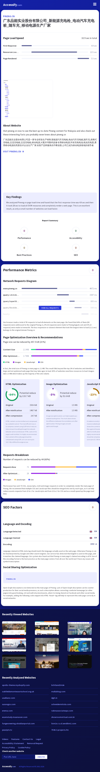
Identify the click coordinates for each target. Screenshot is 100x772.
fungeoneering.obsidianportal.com (18, 723)
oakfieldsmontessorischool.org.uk (18, 691)
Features (15, 739)
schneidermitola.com (61, 704)
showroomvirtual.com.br (63, 717)
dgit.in (54, 698)
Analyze (41, 757)
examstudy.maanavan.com (14, 717)
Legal (38, 739)
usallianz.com (8, 698)
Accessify (12, 5)
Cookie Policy (24, 747)
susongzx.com (8, 704)
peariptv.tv (7, 730)
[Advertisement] (50, 71)
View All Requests (50, 308)
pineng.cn (9, 16)
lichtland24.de (57, 685)
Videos (5, 739)
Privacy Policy (8, 747)
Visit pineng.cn (12, 151)
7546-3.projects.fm (60, 730)
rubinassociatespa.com (62, 710)
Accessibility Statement (13, 743)
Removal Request (35, 743)
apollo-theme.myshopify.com (16, 685)
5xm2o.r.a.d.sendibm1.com (63, 723)
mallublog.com (58, 691)
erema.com (7, 710)
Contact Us (28, 739)
